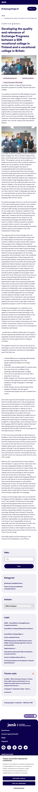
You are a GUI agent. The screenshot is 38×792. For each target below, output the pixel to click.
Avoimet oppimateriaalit (9, 734)
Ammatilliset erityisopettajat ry (13, 634)
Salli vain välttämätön (19, 783)
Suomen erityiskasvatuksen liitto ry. (14, 657)
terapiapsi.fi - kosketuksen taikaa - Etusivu (17, 689)
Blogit (3, 738)
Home (3, 15)
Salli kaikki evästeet (19, 778)
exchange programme (10, 78)
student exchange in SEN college (12, 82)
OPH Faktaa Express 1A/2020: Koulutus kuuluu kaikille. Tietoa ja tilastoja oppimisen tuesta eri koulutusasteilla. (18, 643)
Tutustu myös (10, 674)
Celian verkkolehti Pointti (11, 637)
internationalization (28, 78)
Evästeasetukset (19, 788)
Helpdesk (4, 741)
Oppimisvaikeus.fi (9, 648)
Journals (32, 2)
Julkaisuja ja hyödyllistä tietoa (13, 583)
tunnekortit (7, 692)
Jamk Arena (5, 730)
